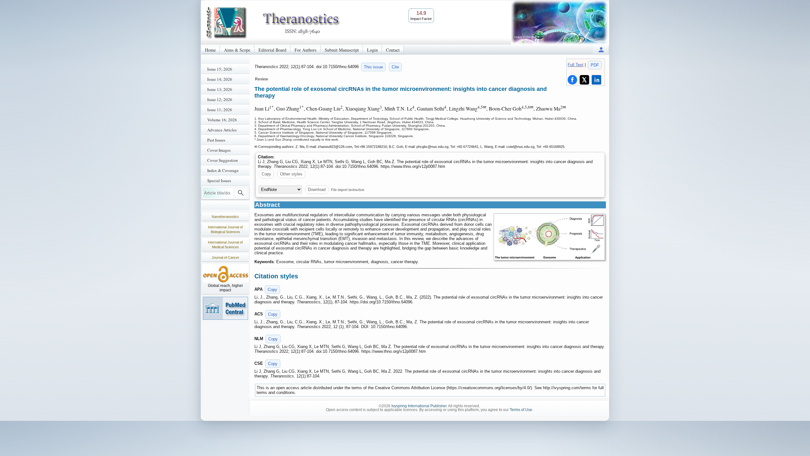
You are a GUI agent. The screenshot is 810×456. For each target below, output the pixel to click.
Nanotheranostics (225, 216)
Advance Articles (222, 130)
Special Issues (219, 180)
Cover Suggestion (222, 160)
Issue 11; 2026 (219, 109)
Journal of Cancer (225, 257)
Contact (393, 50)
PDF (595, 65)
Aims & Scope (237, 50)
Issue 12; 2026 (219, 99)
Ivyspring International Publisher (418, 406)
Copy (266, 174)
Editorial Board (272, 50)
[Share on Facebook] (572, 80)
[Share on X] (584, 80)
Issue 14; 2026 (219, 79)
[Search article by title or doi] (241, 192)
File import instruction (347, 189)
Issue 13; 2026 (219, 89)
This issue (373, 67)
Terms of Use (521, 410)
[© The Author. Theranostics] (549, 236)
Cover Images (219, 150)
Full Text (575, 64)
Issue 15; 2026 (219, 69)
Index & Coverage (223, 170)
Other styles (291, 174)
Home (210, 50)
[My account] (601, 49)
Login (372, 50)
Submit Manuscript (342, 50)
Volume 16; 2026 (222, 120)
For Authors (305, 50)
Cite (395, 67)
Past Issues (216, 140)
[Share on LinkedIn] (596, 80)
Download (317, 189)
